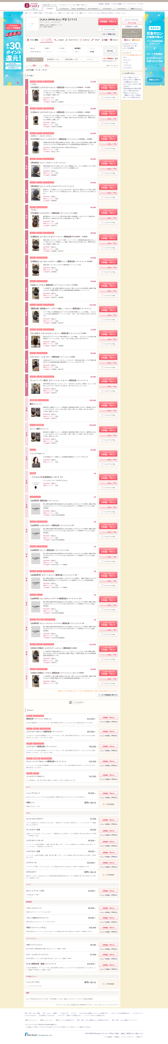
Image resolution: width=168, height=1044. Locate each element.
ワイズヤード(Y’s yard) (45, 1027)
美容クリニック (136, 8)
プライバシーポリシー (127, 1037)
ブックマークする (109, 29)
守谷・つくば (46, 1013)
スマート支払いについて (130, 77)
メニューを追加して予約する (108, 721)
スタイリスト (127, 60)
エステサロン (121, 8)
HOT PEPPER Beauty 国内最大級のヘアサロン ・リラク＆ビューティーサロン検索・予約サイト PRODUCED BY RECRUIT (32, 6)
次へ (115, 65)
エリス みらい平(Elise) (59, 1027)
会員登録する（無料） (132, 26)
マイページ (132, 4)
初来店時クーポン (53, 59)
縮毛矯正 (78, 48)
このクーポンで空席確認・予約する (108, 87)
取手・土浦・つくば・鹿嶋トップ (76, 13)
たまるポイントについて (130, 44)
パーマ (62, 48)
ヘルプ (141, 4)
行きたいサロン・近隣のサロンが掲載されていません (132, 81)
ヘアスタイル (64, 8)
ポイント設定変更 (128, 48)
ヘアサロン (49, 8)
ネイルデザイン (127, 68)
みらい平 (73, 1013)
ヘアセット (49, 51)
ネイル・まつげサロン (78, 8)
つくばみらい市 (64, 1013)
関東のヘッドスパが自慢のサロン (65, 1020)
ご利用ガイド (139, 1037)
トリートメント (36, 51)
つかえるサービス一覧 (130, 46)
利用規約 (116, 1037)
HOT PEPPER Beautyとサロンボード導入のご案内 (102, 1033)
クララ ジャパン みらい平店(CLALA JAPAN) (100, 13)
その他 (92, 51)
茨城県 (55, 1013)
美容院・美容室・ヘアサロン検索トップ (112, 4)
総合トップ (28, 13)
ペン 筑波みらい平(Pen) (31, 1027)
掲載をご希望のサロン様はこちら (132, 1033)
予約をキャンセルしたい (130, 93)
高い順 (44, 70)
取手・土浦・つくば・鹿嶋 (32, 1013)
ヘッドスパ (63, 51)
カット (33, 48)
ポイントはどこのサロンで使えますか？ (132, 85)
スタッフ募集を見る (109, 34)
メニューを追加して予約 (108, 93)
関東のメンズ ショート (46, 1020)
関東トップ (61, 13)
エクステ (92, 48)
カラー (47, 48)
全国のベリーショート (31, 1020)
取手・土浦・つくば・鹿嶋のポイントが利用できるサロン (93, 1020)
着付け (77, 51)
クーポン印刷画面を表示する (108, 695)
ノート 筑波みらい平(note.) (83, 1027)
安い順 (38, 70)
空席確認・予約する (108, 21)
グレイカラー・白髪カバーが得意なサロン (69, 1015)
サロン (125, 57)
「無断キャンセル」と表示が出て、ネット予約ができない (132, 96)
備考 (116, 58)
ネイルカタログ (93, 8)
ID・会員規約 (108, 1037)
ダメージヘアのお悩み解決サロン (121, 1013)
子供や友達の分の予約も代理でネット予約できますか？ (132, 90)
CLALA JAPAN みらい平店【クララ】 (59, 19)
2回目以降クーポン (72, 59)
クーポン (125, 63)
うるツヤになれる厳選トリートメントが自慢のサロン (94, 1013)
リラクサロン (107, 8)
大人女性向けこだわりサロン (47, 1015)
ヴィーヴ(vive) (71, 1027)
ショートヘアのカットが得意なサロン (94, 1015)
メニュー (90, 59)
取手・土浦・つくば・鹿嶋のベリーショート (124, 1020)
